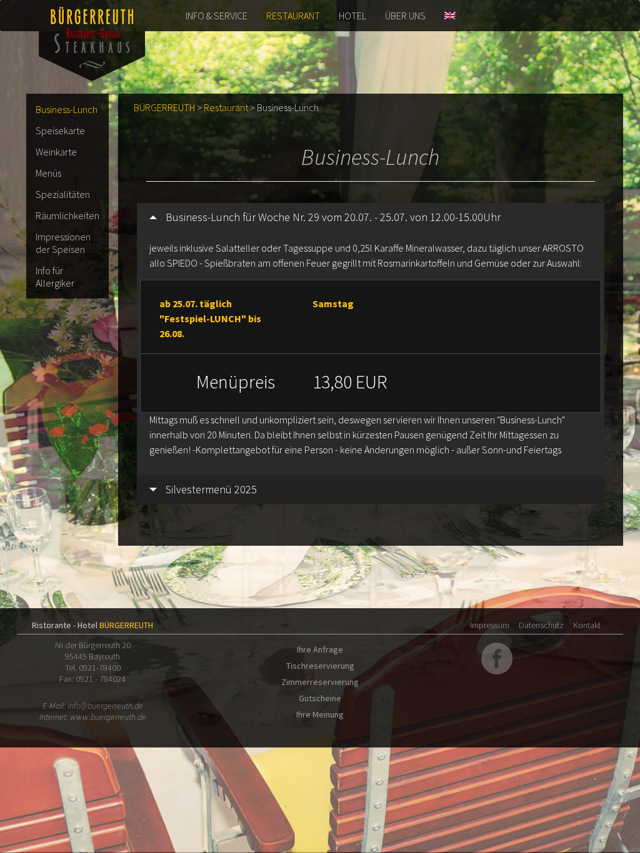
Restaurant (293, 15)
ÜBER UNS (405, 15)
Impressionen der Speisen (63, 242)
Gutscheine (320, 698)
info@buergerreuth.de (105, 705)
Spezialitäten (63, 194)
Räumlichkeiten (67, 215)
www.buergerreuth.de (108, 716)
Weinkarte (56, 151)
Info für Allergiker (55, 276)
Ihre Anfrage (320, 649)
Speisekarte (60, 130)
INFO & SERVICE (217, 15)
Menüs (48, 173)
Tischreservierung (320, 665)
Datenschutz (541, 625)
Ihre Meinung (320, 714)
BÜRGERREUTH (164, 107)
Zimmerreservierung (320, 682)
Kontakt (587, 625)
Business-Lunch (67, 109)
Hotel (352, 15)
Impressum (489, 625)
